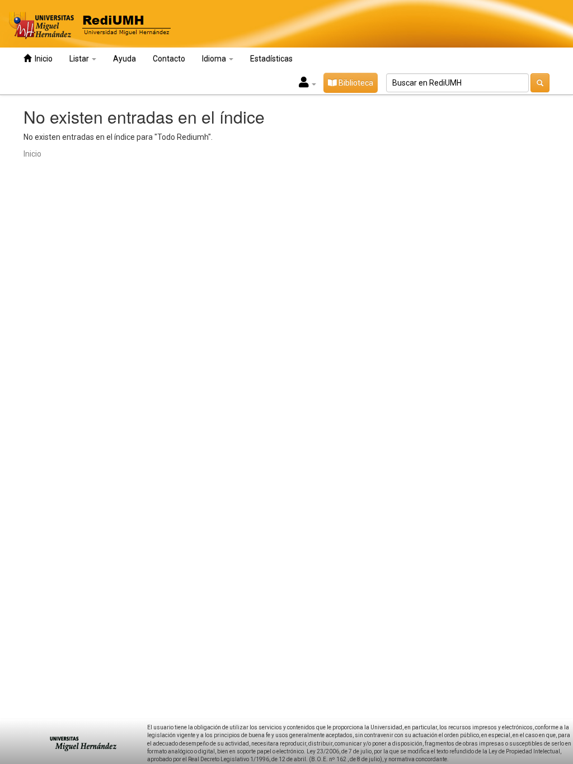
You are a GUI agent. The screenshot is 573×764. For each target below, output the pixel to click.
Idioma (215, 58)
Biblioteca (355, 82)
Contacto (169, 58)
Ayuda (124, 58)
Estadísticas (271, 58)
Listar (80, 58)
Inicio (42, 58)
